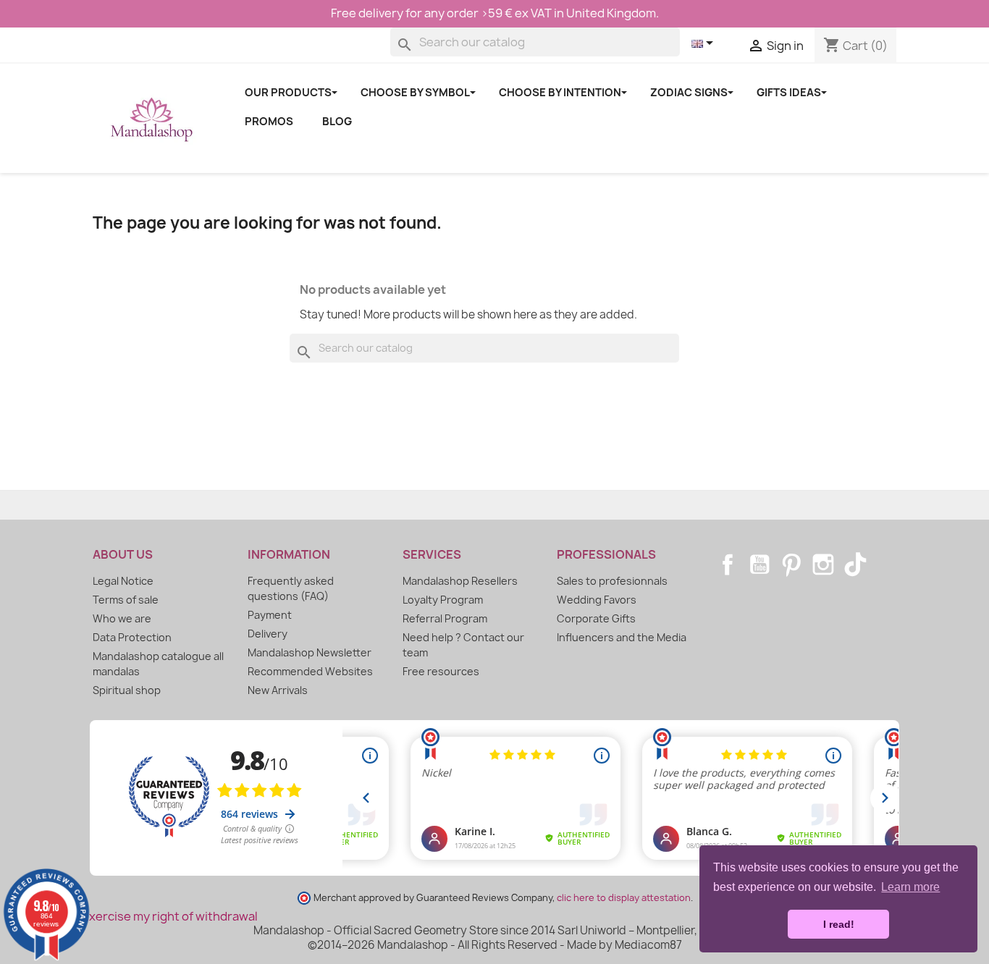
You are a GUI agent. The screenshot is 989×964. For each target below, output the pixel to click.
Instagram (823, 564)
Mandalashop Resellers (460, 581)
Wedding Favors (596, 599)
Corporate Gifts (596, 618)
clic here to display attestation (624, 898)
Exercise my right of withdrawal (170, 916)
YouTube (759, 564)
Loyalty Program (443, 599)
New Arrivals (278, 690)
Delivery (267, 633)
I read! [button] (838, 924)
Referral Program (445, 618)
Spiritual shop (127, 690)
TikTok (855, 564)
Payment (270, 615)
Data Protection (132, 637)
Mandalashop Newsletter (309, 652)
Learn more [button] (910, 887)
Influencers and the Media (621, 637)
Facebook (727, 564)
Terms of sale (126, 599)
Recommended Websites (310, 671)
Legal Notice (123, 581)
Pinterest (791, 564)
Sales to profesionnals (612, 581)
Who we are (122, 618)
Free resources (441, 671)
